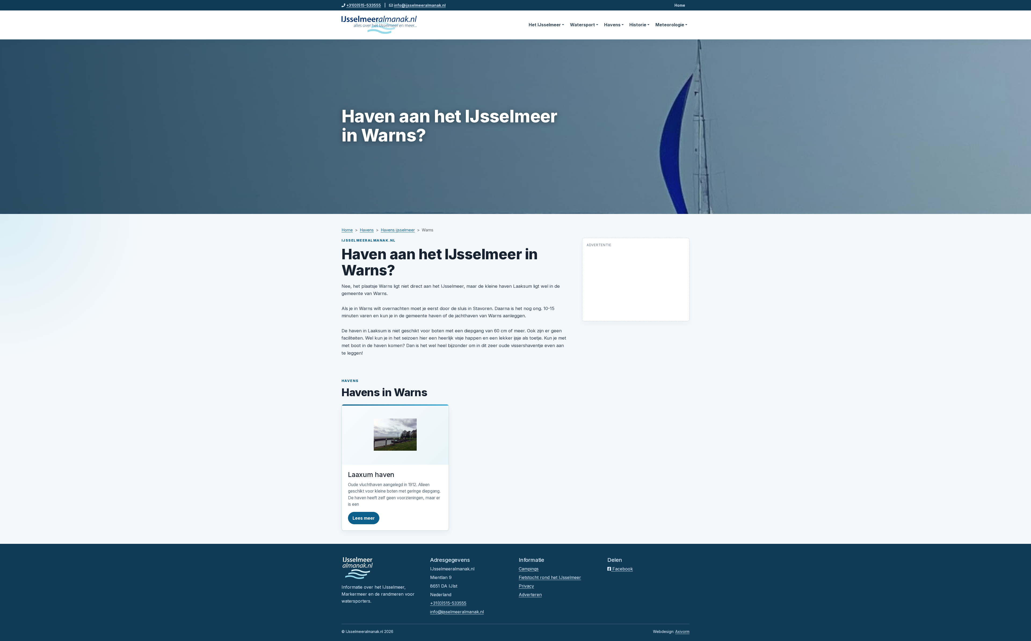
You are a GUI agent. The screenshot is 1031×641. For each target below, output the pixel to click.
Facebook (622, 568)
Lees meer (364, 518)
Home (679, 5)
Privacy (526, 586)
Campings (529, 568)
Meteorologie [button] (669, 24)
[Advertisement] (636, 283)
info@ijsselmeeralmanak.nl (420, 5)
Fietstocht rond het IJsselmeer (550, 577)
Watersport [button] (582, 24)
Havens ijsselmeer (398, 230)
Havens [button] (612, 24)
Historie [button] (637, 24)
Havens (367, 230)
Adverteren (530, 594)
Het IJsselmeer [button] (545, 24)
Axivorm (682, 631)
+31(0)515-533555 (363, 5)
